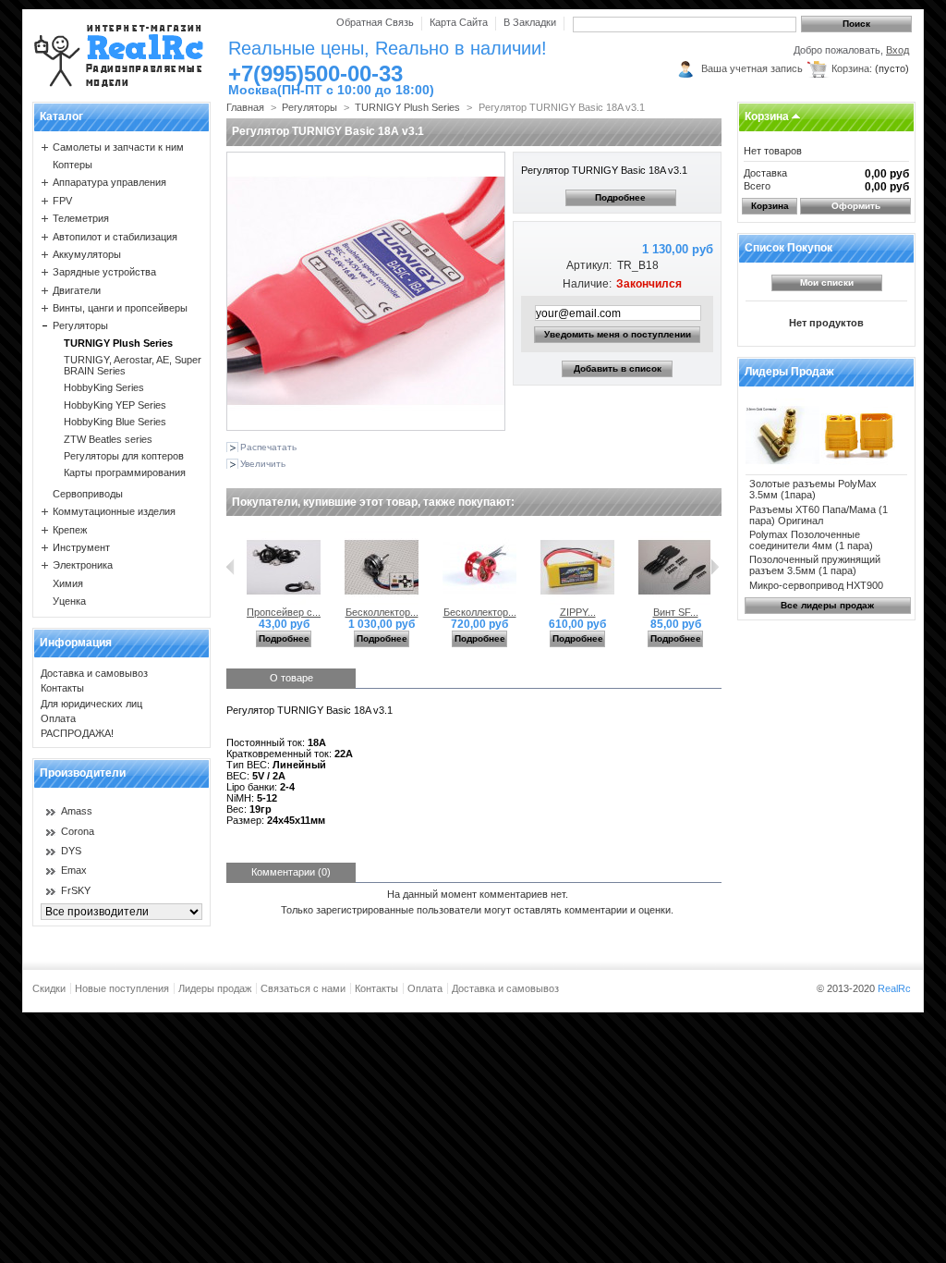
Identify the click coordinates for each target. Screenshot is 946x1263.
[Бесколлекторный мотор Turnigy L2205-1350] (381, 601)
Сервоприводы (88, 493)
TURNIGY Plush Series (118, 343)
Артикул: (588, 265)
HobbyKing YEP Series (115, 405)
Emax (74, 870)
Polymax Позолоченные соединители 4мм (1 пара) (811, 540)
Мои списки (827, 282)
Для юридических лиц (91, 703)
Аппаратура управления (109, 182)
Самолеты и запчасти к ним (118, 147)
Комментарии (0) (291, 871)
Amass (76, 810)
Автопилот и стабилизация (115, 236)
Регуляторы (80, 325)
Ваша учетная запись (752, 68)
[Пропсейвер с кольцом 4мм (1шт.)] (284, 601)
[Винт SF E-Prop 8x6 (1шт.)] (675, 601)
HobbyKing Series (104, 387)
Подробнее (620, 197)
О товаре (291, 677)
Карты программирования (125, 472)
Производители (83, 772)
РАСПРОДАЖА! (77, 733)
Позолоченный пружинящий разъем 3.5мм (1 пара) (814, 565)
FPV (62, 200)
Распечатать (268, 447)
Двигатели (77, 290)
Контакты (62, 687)
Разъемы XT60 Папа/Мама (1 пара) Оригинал (818, 515)
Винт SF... (675, 612)
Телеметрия (81, 218)
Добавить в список (617, 368)
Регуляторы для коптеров (124, 455)
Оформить (855, 206)
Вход (897, 49)
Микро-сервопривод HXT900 (816, 585)
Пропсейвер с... (284, 612)
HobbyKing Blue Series (115, 421)
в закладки (529, 22)
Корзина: (851, 68)
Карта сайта (459, 22)
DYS (71, 850)
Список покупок (788, 247)
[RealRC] (118, 55)
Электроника (83, 564)
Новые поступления (122, 988)
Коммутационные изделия (114, 511)
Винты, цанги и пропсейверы (120, 307)
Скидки (49, 988)
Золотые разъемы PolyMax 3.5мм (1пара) (813, 489)
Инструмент (81, 547)
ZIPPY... (578, 612)
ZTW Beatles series (108, 439)
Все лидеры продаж (827, 605)
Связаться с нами (303, 988)
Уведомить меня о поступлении (617, 334)
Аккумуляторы (87, 254)
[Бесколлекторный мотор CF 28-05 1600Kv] (479, 601)
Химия (68, 583)
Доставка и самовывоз (94, 673)
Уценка (69, 601)
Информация (76, 642)
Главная (245, 107)
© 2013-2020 (864, 988)
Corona (77, 831)
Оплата (58, 718)
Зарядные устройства (104, 271)
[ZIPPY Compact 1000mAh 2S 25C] (577, 601)
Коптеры (72, 164)
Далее (714, 566)
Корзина (767, 116)
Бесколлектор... (382, 612)
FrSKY (76, 890)
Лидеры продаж (789, 371)
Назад (230, 566)
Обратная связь (375, 22)
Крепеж (70, 529)
